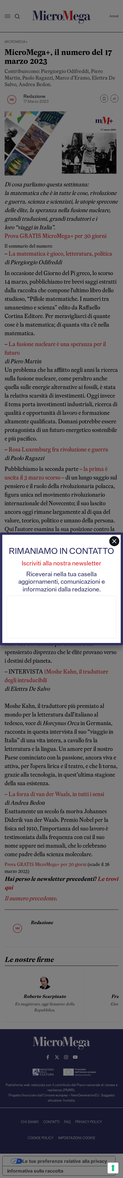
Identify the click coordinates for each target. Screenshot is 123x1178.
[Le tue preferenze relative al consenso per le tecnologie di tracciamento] (113, 1168)
